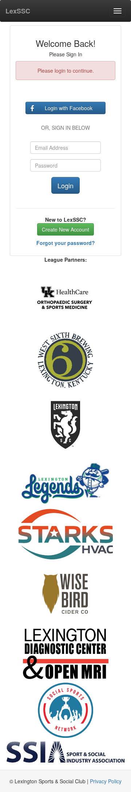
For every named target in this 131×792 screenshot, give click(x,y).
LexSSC (17, 11)
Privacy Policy (106, 781)
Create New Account (65, 229)
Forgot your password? (65, 242)
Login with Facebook (68, 108)
